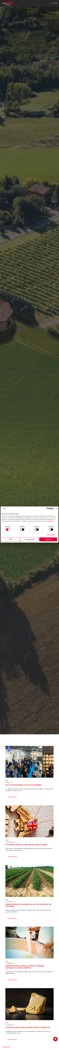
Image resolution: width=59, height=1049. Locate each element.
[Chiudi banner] (56, 508)
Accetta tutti (48, 539)
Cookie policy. (50, 521)
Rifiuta (10, 539)
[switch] (22, 529)
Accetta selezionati (29, 539)
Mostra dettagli (51, 534)
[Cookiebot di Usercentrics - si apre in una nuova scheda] (47, 509)
